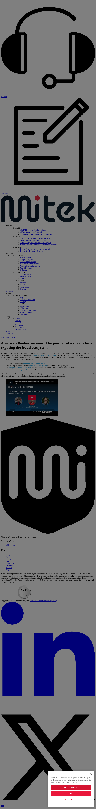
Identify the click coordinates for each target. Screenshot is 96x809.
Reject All (71, 793)
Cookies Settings (71, 800)
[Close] (91, 774)
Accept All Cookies (71, 787)
